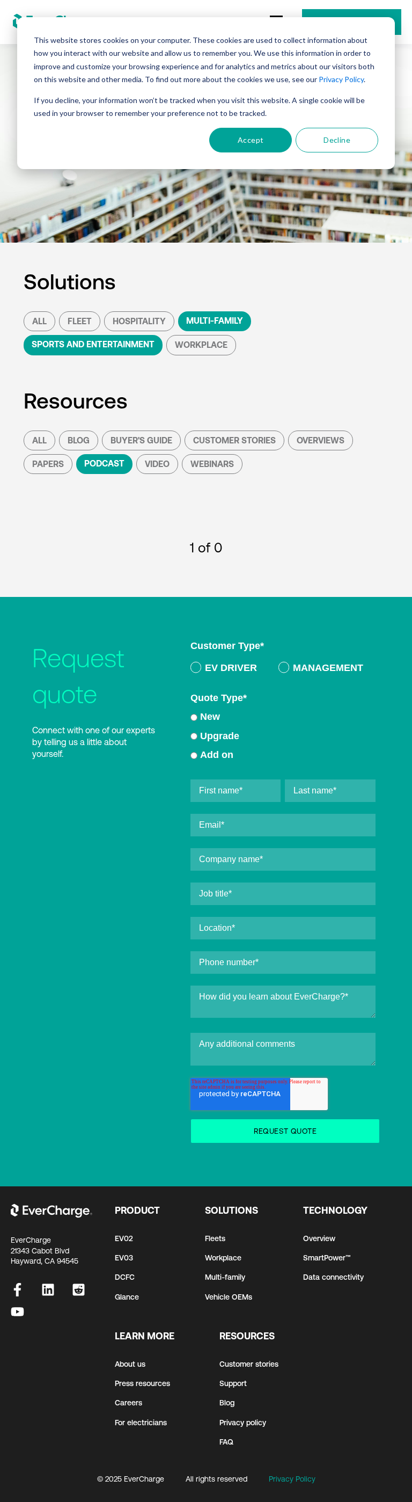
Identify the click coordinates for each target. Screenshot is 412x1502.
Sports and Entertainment (93, 344)
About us (130, 1364)
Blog (79, 440)
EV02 (124, 1238)
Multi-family (225, 1277)
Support (233, 1383)
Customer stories (248, 1364)
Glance (127, 1297)
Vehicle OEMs (228, 1297)
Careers (128, 1402)
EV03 (124, 1257)
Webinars (212, 464)
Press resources (142, 1383)
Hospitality (139, 321)
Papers (48, 464)
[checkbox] (283, 669)
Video (157, 464)
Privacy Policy (341, 79)
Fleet (80, 321)
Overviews (320, 440)
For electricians (141, 1422)
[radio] (223, 669)
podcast (104, 463)
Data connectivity (333, 1277)
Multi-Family (214, 320)
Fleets (215, 1238)
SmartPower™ (327, 1257)
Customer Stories (234, 440)
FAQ (226, 1442)
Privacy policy (242, 1422)
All (39, 321)
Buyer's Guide (141, 440)
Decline (336, 139)
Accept (251, 139)
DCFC (125, 1277)
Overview (319, 1238)
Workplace (201, 344)
